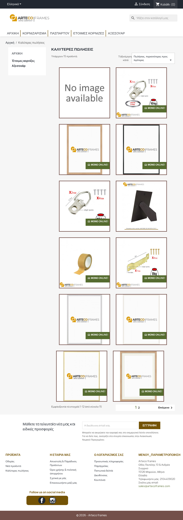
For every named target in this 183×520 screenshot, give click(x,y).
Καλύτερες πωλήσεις (17, 470)
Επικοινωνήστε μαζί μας (63, 482)
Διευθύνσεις (100, 475)
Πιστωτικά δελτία (103, 470)
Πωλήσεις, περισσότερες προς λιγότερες (153, 58)
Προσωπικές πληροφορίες (108, 461)
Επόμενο (166, 408)
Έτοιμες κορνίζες (88, 33)
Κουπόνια (99, 480)
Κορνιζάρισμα (34, 33)
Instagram (52, 500)
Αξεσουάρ (116, 33)
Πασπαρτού (60, 33)
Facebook (41, 500)
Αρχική (13, 33)
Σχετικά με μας (58, 478)
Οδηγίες (10, 461)
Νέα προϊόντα (13, 466)
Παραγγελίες (101, 466)
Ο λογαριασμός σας (109, 455)
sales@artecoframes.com (154, 486)
